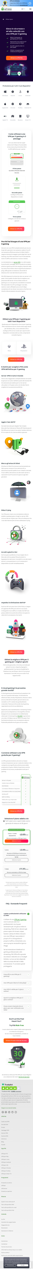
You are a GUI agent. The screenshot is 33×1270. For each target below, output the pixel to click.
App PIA (3, 1149)
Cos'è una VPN (5, 1122)
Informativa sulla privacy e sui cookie (11, 1250)
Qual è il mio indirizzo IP (8, 1202)
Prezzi (3, 1127)
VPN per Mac (5, 1156)
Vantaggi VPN (5, 1130)
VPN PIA (3, 1117)
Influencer (4, 1189)
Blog (2, 1142)
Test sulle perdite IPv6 (7, 1210)
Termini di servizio (23, 1077)
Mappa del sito (5, 1225)
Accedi (3, 1145)
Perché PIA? (4, 1125)
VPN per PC (4, 1154)
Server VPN (4, 1133)
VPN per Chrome (6, 1168)
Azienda (3, 1214)
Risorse (3, 1197)
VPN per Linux (5, 1159)
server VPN (17, 262)
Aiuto (3, 1236)
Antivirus (4, 1139)
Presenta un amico (6, 1183)
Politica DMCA (5, 1253)
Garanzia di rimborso (7, 1231)
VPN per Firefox (5, 1171)
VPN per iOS (4, 1165)
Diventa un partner (6, 1191)
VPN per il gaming (20, 919)
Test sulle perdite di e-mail (8, 1207)
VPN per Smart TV (6, 1174)
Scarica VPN (4, 1136)
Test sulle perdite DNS (7, 1205)
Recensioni (4, 1228)
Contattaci (4, 1244)
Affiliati (3, 1186)
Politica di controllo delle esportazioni (12, 1256)
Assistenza (4, 1241)
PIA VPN (20, 716)
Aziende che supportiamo (8, 1222)
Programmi (4, 1178)
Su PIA (3, 1219)
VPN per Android (6, 1162)
